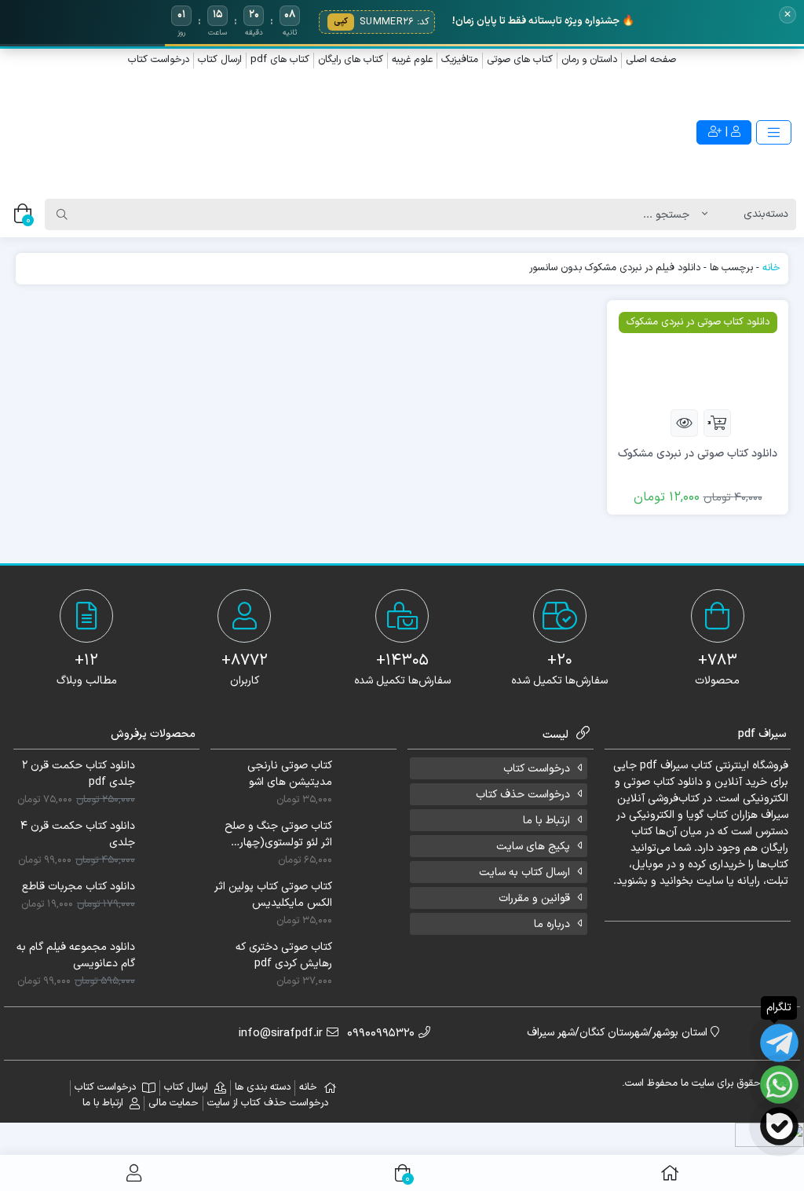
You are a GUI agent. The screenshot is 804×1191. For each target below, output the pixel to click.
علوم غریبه (412, 60)
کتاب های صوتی (520, 60)
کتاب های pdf (279, 60)
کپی (341, 21)
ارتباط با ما (546, 820)
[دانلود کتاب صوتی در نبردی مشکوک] (697, 354)
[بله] (779, 1126)
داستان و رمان (589, 60)
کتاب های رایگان (350, 60)
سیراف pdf (664, 765)
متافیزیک (459, 60)
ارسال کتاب (220, 60)
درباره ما (552, 924)
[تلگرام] (779, 1043)
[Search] (62, 214)
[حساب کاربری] (133, 1173)
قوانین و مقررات (534, 898)
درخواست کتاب (158, 60)
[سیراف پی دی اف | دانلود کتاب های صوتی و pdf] (201, 133)
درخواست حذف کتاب (523, 794)
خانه (771, 268)
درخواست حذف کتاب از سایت (267, 1103)
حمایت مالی (173, 1103)
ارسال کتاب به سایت (524, 872)
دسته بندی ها (263, 1087)
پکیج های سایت (533, 846)
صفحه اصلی (651, 60)
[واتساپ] (779, 1084)
